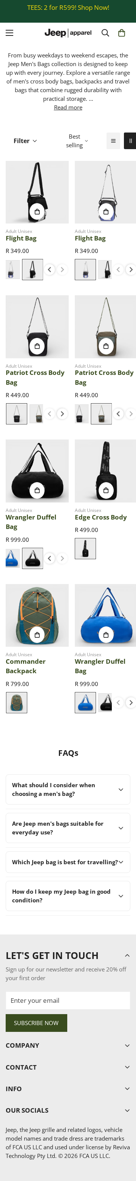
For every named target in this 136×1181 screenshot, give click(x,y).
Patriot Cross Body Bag (35, 377)
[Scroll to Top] (122, 1140)
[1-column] (113, 141)
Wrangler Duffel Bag (31, 522)
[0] (121, 33)
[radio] (32, 269)
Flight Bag (21, 238)
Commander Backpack (26, 666)
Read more (68, 107)
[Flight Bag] (37, 192)
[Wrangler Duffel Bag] (37, 471)
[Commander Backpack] (37, 615)
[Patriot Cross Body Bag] (37, 326)
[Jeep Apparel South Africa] (68, 33)
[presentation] (49, 269)
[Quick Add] (37, 211)
